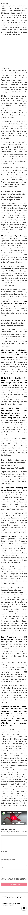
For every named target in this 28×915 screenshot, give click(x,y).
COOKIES (5, 896)
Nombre (4, 851)
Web (2, 867)
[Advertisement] (14, 51)
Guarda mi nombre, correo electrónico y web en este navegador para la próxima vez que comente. (14, 879)
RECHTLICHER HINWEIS (14, 897)
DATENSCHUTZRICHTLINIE (16, 896)
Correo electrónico (8, 859)
